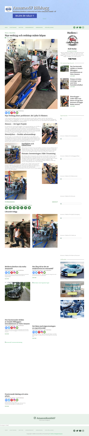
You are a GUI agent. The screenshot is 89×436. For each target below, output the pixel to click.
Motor (21, 27)
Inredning (39, 27)
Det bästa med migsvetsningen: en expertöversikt (44, 327)
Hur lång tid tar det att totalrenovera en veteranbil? (42, 268)
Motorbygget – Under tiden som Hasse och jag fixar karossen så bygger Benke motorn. (76, 100)
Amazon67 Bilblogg (31, 7)
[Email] (17, 113)
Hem (6, 27)
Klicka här (72, 274)
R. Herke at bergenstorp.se (55, 433)
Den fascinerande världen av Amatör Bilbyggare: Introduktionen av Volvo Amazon (17, 322)
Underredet (29, 27)
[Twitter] (9, 113)
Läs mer (7, 278)
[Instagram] (14, 113)
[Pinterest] (11, 113)
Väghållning (49, 27)
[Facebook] (6, 113)
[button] (6, 207)
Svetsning (13, 27)
